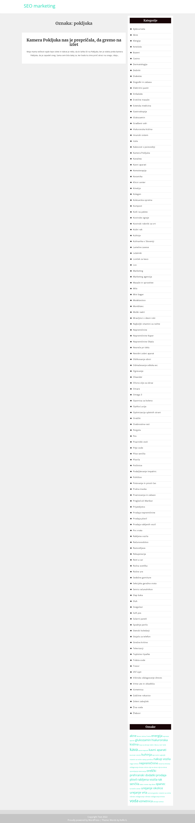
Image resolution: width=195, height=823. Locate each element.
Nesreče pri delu (141, 347)
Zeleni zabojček (141, 701)
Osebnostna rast (141, 424)
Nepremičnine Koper (143, 335)
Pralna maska (140, 489)
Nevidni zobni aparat (143, 353)
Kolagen (137, 194)
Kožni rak (137, 229)
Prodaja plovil (140, 518)
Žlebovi (136, 713)
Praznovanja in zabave (144, 495)
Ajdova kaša (139, 29)
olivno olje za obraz (151, 767)
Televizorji (138, 648)
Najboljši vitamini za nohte (146, 323)
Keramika (137, 176)
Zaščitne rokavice (142, 695)
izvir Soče (162, 745)
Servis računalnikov (143, 589)
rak (160, 779)
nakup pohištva (147, 759)
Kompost (137, 206)
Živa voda (138, 707)
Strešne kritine (140, 642)
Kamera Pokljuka (141, 153)
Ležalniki (137, 253)
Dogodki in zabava (142, 82)
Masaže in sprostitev (143, 282)
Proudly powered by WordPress (83, 820)
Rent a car (138, 559)
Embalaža (138, 94)
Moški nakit (139, 312)
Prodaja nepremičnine (144, 512)
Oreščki (137, 418)
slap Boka (152, 784)
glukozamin (143, 740)
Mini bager (138, 294)
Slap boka (138, 595)
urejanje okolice (152, 788)
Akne (135, 35)
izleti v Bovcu (154, 745)
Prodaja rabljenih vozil (144, 524)
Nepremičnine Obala (143, 341)
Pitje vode (138, 447)
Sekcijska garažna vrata (144, 583)
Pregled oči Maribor (143, 500)
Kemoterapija (139, 170)
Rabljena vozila (140, 536)
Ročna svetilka (140, 565)
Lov (135, 265)
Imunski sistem (140, 135)
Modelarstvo (139, 300)
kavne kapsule (143, 750)
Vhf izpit (137, 672)
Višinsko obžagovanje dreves (147, 677)
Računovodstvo (140, 542)
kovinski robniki (135, 755)
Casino (136, 58)
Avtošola (137, 46)
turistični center (135, 789)
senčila (134, 784)
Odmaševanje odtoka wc (145, 365)
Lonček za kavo (140, 259)
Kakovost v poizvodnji (144, 147)
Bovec (139, 736)
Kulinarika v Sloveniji (143, 241)
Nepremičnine (140, 329)
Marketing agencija (142, 276)
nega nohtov (134, 764)
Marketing (138, 270)
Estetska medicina (142, 105)
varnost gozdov (153, 793)
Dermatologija (140, 64)
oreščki (151, 771)
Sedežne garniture (142, 577)
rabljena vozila (147, 779)
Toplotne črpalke (141, 654)
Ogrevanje (138, 371)
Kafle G (123, 820)
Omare (136, 388)
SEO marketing (39, 6)
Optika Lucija (139, 406)
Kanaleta (137, 158)
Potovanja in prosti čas (144, 483)
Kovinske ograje (141, 217)
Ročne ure (138, 571)
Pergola (137, 430)
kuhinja (146, 754)
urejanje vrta (138, 792)
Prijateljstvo (139, 506)
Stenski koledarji (141, 630)
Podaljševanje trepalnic (144, 471)
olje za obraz (162, 767)
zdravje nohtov (158, 802)
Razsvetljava (139, 548)
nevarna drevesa (164, 764)
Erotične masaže (141, 99)
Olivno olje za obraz (143, 382)
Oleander (137, 377)
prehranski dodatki (142, 775)
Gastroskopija (140, 111)
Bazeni (136, 52)
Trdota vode (139, 660)
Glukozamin (139, 117)
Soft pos (137, 613)
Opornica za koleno (143, 400)
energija (156, 736)
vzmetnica (146, 801)
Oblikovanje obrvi (142, 359)
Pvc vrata (137, 530)
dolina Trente (146, 736)
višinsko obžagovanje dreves (155, 797)
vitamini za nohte (165, 793)
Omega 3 (137, 394)
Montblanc (138, 306)
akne (133, 736)
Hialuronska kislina (142, 129)
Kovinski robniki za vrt (144, 223)
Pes (134, 436)
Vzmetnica (138, 689)
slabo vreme (144, 784)
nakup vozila (162, 759)
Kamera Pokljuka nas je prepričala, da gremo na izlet (74, 42)
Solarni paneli (140, 618)
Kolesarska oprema (142, 200)
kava (134, 749)
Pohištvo (137, 477)
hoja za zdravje (144, 745)
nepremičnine (148, 763)
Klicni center (139, 182)
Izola (135, 141)
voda (134, 800)
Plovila (136, 459)
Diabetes (137, 76)
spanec (160, 784)
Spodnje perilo (140, 624)
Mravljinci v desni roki (144, 318)
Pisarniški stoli (140, 441)
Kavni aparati (139, 164)
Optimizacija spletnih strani (147, 412)
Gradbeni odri (140, 123)
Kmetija (137, 188)
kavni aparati (157, 750)
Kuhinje (137, 235)
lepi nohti (155, 755)
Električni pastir (141, 88)
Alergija (137, 40)
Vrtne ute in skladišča (144, 683)
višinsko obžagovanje (137, 797)
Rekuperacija (139, 554)
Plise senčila (139, 453)
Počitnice (137, 465)
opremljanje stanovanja (138, 771)
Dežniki (136, 70)
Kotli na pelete (140, 211)
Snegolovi (138, 607)
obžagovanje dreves (137, 767)
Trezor (136, 666)
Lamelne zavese (141, 247)
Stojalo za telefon (142, 636)
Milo (135, 288)
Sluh (135, 601)
